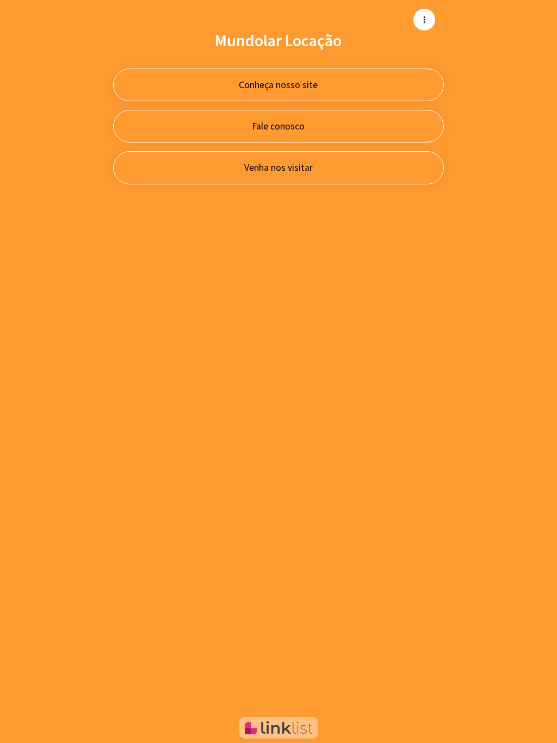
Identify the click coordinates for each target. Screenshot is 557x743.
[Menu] (424, 19)
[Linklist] (279, 727)
